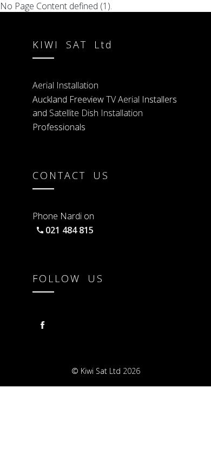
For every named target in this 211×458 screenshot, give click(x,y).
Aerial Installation (65, 85)
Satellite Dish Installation (96, 113)
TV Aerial (124, 99)
